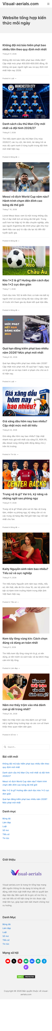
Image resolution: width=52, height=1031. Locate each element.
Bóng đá (14, 157)
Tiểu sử (14, 602)
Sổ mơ (13, 735)
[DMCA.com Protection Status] (26, 977)
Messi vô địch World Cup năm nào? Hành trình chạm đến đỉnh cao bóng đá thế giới (26, 201)
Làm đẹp (14, 668)
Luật (12, 78)
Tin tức (13, 454)
